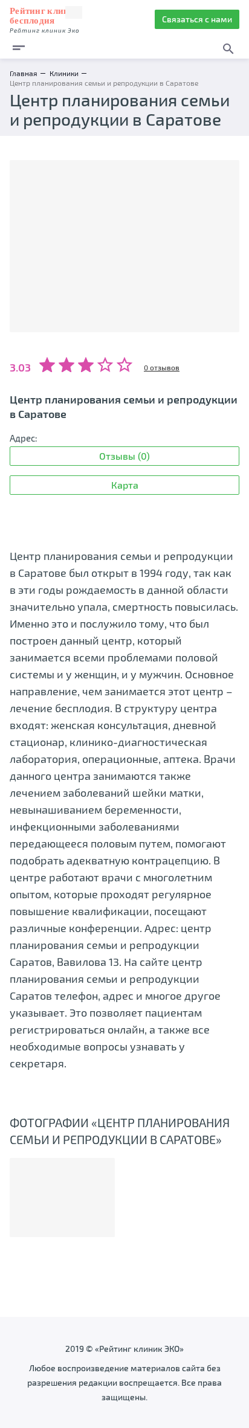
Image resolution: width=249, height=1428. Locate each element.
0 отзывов (161, 367)
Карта (124, 484)
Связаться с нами (197, 19)
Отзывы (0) (124, 456)
